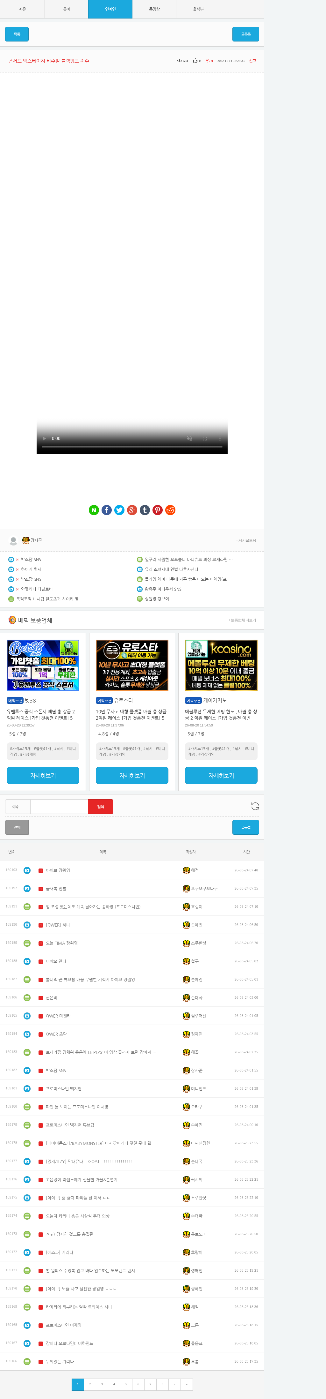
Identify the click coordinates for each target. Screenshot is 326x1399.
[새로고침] (255, 806)
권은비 (51, 997)
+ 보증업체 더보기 (242, 620)
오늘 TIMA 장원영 (62, 943)
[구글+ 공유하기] (132, 510)
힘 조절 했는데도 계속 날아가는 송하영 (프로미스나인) (93, 906)
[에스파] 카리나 (59, 1252)
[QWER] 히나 (58, 924)
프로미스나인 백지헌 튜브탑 (70, 1125)
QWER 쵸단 (56, 1034)
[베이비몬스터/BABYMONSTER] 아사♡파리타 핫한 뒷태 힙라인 (101, 1143)
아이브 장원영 (58, 870)
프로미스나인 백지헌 (64, 1088)
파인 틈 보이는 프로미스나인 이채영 (77, 1106)
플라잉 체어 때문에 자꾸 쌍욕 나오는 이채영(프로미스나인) (189, 579)
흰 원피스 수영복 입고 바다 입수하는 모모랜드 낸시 (90, 1270)
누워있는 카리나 (60, 1361)
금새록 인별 (56, 888)
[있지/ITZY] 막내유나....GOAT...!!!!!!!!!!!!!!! (89, 1161)
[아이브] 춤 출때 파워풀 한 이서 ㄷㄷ (78, 1197)
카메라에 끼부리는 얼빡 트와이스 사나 (79, 1307)
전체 (17, 827)
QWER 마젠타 (58, 1015)
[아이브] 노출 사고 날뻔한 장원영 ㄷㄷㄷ (81, 1288)
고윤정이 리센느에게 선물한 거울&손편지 (81, 1179)
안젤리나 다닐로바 (37, 589)
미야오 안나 (56, 961)
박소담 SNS (31, 559)
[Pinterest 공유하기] (157, 510)
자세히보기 (43, 775)
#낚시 (58, 748)
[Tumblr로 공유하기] (145, 510)
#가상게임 (28, 754)
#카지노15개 (20, 748)
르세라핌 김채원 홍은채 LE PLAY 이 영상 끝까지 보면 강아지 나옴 (101, 1052)
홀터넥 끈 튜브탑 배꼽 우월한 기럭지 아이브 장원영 (90, 979)
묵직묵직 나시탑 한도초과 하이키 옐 (47, 599)
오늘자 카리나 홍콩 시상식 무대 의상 (78, 1216)
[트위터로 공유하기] (119, 510)
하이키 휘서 (31, 569)
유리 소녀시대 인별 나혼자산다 (171, 569)
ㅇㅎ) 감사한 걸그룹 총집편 (69, 1234)
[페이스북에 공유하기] (106, 510)
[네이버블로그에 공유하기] (94, 510)
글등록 (246, 34)
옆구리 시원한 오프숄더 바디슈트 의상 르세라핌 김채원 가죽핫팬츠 (189, 559)
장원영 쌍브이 (157, 598)
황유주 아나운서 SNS (163, 589)
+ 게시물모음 (246, 540)
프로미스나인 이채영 (64, 1325)
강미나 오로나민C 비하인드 (69, 1343)
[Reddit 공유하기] (170, 510)
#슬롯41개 (42, 748)
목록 (17, 34)
